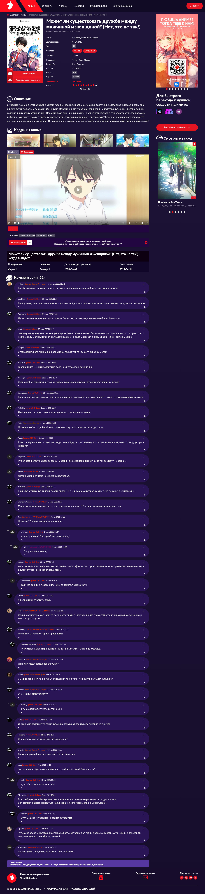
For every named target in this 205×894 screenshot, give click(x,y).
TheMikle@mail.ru (28, 878)
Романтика (42, 235)
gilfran (26, 547)
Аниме (22, 235)
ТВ (74, 46)
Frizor (20, 611)
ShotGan (21, 750)
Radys (20, 423)
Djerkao (21, 829)
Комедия (31, 235)
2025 (10, 69)
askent (20, 675)
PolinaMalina (22, 847)
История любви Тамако (170, 202)
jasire (20, 765)
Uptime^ (21, 562)
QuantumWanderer (25, 502)
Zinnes (20, 438)
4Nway (20, 472)
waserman (22, 629)
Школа (51, 235)
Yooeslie (24, 814)
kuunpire (21, 690)
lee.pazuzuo (22, 457)
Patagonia (21, 735)
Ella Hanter (22, 795)
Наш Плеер (12, 152)
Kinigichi (21, 348)
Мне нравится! (22, 243)
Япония (76, 77)
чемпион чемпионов (29, 644)
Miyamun (21, 363)
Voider (20, 596)
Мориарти (22, 378)
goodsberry (22, 299)
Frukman (21, 284)
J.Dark (75, 55)
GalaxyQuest (22, 393)
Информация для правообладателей (69, 889)
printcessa (24, 532)
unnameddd (25, 581)
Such (20, 720)
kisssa (20, 329)
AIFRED (77, 51)
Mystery (24, 705)
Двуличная (22, 314)
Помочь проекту (101, 873)
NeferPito (21, 408)
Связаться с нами (145, 873)
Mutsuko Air (90, 51)
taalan (23, 780)
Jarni (19, 517)
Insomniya (22, 660)
